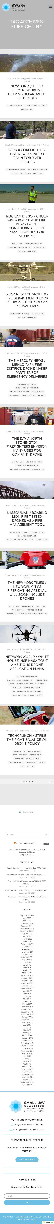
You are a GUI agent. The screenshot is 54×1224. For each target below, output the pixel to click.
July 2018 (27, 962)
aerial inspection (34, 462)
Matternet (14, 395)
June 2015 (27, 1059)
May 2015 (27, 1061)
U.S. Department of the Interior (27, 691)
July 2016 (27, 1025)
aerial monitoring (16, 105)
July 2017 (27, 994)
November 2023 (27, 928)
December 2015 (27, 1043)
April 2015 (27, 1064)
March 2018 (27, 973)
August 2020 (27, 934)
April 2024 (27, 921)
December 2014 (27, 1074)
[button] (50, 7)
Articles (27, 81)
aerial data (17, 244)
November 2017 (27, 983)
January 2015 (27, 1072)
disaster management (17, 540)
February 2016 (27, 1038)
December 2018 (27, 949)
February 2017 (27, 1007)
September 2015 (27, 1051)
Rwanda (42, 762)
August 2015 (27, 1054)
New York (11, 614)
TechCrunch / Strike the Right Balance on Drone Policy (27, 740)
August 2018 (27, 960)
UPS (22, 766)
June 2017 (27, 996)
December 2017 (27, 981)
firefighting (27, 109)
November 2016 (27, 1015)
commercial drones (16, 169)
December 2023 (27, 926)
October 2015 (27, 1048)
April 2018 (27, 970)
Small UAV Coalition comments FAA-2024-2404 (26, 875)
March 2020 (27, 939)
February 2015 (27, 1069)
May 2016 (27, 1030)
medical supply (16, 762)
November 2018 (27, 952)
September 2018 (27, 957)
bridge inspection (32, 751)
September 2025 (27, 915)
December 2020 (27, 931)
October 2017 (27, 986)
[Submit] (27, 1202)
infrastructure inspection (27, 758)
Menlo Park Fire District (33, 395)
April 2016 (27, 1033)
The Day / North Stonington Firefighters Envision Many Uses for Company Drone (27, 446)
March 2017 (27, 1004)
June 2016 (27, 1028)
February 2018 (27, 975)
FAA (31, 540)
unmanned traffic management (27, 695)
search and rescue (34, 173)
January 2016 (27, 1041)
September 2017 (27, 988)
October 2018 (27, 955)
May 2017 (27, 999)
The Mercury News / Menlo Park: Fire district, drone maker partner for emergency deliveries (27, 368)
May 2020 (27, 936)
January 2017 (27, 1009)
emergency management (20, 247)
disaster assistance (27, 536)
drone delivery (20, 755)
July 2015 (27, 1056)
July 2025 (27, 918)
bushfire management (34, 532)
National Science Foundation (30, 684)
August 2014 (27, 1085)
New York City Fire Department (33, 614)
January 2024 (27, 923)
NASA (12, 684)
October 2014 (27, 1080)
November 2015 (27, 1046)
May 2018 (27, 968)
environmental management (20, 680)
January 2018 (27, 978)
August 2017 (27, 991)
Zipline (30, 766)
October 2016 (27, 1017)
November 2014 (27, 1077)
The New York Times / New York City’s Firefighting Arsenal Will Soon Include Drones (27, 590)
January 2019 (27, 947)
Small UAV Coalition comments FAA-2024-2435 (26, 868)
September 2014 (27, 1082)
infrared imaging (34, 610)
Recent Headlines (25, 844)
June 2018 (27, 965)
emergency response (37, 105)
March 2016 (27, 1035)
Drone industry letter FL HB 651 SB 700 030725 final (26, 890)
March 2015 (27, 1067)
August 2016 (27, 1022)
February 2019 (27, 944)
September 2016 (27, 1020)
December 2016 (27, 1012)
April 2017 (27, 1001)
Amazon (17, 751)
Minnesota (30, 762)
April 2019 (27, 942)
